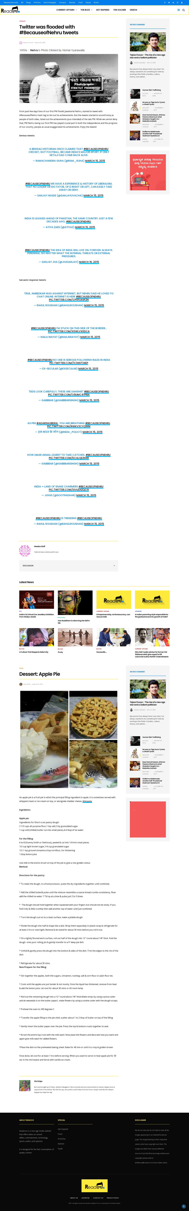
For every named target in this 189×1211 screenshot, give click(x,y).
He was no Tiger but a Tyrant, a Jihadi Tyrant (153, 103)
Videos (133, 9)
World (96, 2)
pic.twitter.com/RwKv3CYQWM (68, 426)
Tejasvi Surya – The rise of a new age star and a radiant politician (147, 56)
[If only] (75, 637)
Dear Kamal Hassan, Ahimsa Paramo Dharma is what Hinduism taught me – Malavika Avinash (153, 118)
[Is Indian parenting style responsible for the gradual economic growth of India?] (152, 600)
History (88, 2)
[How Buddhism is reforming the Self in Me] (75, 603)
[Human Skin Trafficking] (135, 94)
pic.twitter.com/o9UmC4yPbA (69, 394)
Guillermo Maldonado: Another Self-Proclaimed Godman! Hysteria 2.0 (152, 133)
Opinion (138, 611)
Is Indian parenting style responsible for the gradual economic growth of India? (151, 615)
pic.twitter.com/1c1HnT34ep (68, 363)
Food (21, 668)
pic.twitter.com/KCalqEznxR (69, 458)
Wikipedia (87, 801)
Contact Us (98, 1198)
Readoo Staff (28, 43)
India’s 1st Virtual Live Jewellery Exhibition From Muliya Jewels (36, 615)
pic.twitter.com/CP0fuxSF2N (69, 299)
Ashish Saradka (139, 63)
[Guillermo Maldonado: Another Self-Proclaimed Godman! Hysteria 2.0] (135, 135)
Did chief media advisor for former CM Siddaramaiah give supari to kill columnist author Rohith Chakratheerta (151, 654)
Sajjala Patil (145, 95)
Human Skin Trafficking (151, 90)
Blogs (28, 2)
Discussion (28, 565)
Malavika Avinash (145, 109)
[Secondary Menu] (178, 10)
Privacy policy (113, 1198)
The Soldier (119, 9)
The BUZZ (85, 9)
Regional (61, 617)
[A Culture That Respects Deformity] (36, 637)
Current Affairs (65, 9)
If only (60, 652)
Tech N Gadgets (49, 2)
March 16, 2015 (89, 262)
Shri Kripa (26, 684)
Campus (62, 2)
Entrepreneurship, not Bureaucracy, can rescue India (113, 615)
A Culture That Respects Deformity (33, 652)
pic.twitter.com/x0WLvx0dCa (69, 331)
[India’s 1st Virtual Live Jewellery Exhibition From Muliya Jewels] (36, 600)
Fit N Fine (37, 2)
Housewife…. (101, 652)
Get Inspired (102, 9)
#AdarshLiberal (47, 423)
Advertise (85, 1198)
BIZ (22, 2)
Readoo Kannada (11, 2)
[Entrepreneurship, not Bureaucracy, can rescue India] (113, 600)
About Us (74, 1198)
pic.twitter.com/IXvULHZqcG (69, 489)
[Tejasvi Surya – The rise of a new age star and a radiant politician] (148, 41)
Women (72, 2)
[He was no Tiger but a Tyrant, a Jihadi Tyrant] (135, 106)
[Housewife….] (113, 637)
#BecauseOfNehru (96, 149)
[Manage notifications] (184, 1206)
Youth (80, 2)
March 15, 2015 (95, 161)
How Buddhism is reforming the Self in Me (74, 621)
